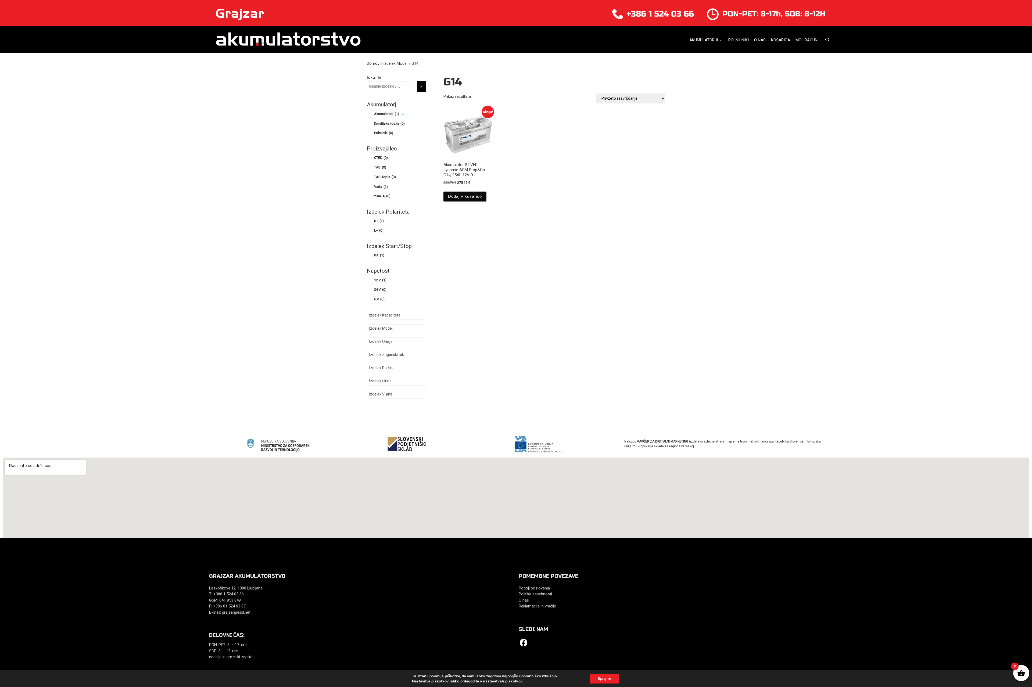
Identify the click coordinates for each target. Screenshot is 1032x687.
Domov (373, 63)
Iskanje (374, 78)
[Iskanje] (421, 86)
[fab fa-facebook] (523, 643)
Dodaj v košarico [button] (465, 196)
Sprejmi (604, 678)
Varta (381, 187)
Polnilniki (383, 133)
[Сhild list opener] (402, 114)
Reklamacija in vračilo (537, 606)
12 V (380, 280)
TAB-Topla (385, 177)
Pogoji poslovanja (534, 588)
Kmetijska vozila (389, 123)
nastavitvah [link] (493, 681)
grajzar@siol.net (236, 612)
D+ (379, 221)
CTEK (381, 158)
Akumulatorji (386, 114)
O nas (524, 600)
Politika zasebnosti (535, 594)
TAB (380, 167)
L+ (379, 230)
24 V (380, 289)
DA (379, 255)
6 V (379, 299)
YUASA (382, 196)
